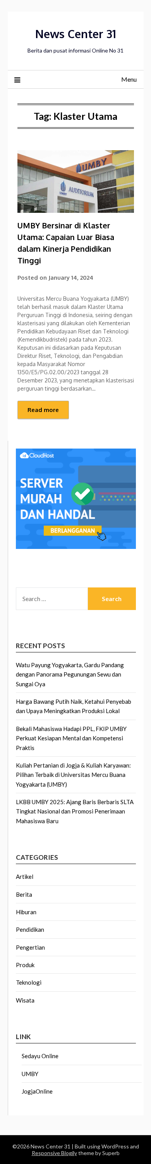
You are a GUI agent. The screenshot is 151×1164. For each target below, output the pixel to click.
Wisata (25, 1000)
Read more (43, 410)
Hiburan (26, 911)
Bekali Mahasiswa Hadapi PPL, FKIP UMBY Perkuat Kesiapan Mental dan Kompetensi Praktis (71, 738)
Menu (129, 79)
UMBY (30, 1073)
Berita (24, 894)
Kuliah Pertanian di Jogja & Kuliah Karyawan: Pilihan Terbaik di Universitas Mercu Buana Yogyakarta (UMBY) (73, 775)
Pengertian (30, 947)
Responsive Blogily (54, 1153)
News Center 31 (75, 33)
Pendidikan (30, 929)
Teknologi (28, 982)
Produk (25, 964)
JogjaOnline (37, 1091)
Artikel (24, 876)
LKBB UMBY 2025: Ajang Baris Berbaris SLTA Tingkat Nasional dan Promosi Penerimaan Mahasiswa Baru (75, 811)
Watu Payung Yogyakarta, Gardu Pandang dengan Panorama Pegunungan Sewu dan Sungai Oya (70, 674)
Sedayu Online (40, 1055)
